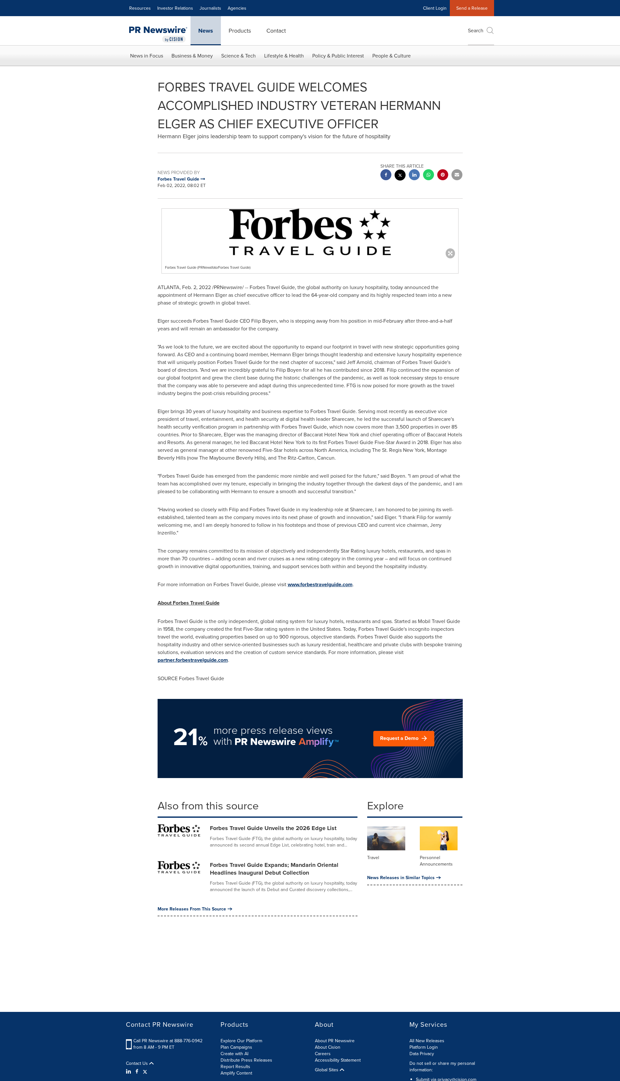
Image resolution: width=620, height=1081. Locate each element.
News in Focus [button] (146, 55)
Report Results (235, 1066)
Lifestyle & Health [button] (284, 55)
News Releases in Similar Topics (401, 877)
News (205, 30)
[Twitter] (145, 1071)
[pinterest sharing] (442, 175)
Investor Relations (175, 8)
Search (475, 30)
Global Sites (327, 1069)
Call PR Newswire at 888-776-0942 (167, 1040)
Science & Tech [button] (238, 55)
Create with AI (234, 1053)
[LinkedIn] (129, 1071)
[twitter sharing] (400, 176)
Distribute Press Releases (246, 1060)
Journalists (210, 8)
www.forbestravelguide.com (320, 584)
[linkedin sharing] (414, 175)
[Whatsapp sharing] (428, 175)
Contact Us (137, 1063)
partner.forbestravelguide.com (193, 660)
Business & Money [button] (192, 55)
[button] (310, 232)
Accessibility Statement (338, 1060)
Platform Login (423, 1047)
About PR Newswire (335, 1040)
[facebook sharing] (385, 175)
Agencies (237, 8)
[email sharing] (456, 175)
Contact (276, 30)
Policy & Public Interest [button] (338, 55)
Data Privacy (421, 1053)
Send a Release (472, 8)
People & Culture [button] (391, 55)
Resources (140, 8)
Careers (323, 1053)
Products (240, 30)
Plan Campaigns (236, 1047)
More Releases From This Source (192, 909)
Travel (373, 857)
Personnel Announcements (436, 860)
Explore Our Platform (241, 1040)
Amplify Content (236, 1073)
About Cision (327, 1047)
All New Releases (426, 1040)
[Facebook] (137, 1071)
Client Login (435, 8)
